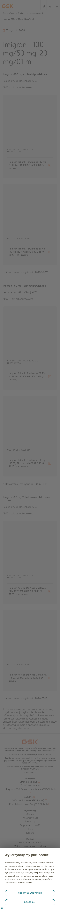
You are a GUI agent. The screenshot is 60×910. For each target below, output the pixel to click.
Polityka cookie (25, 882)
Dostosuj (30, 902)
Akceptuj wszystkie (30, 893)
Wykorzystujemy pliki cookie (27, 855)
